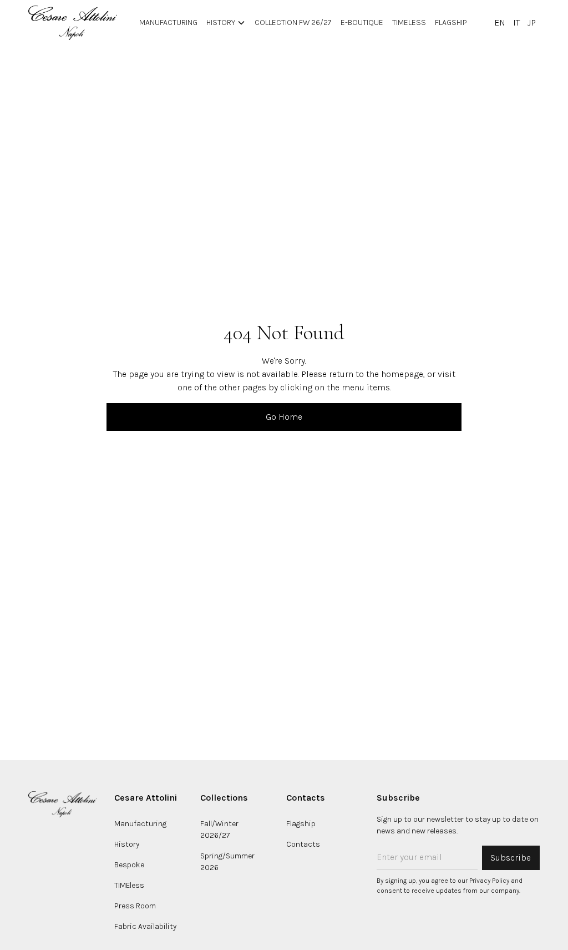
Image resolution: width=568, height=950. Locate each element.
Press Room (135, 906)
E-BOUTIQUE (362, 22)
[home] (72, 23)
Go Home (284, 416)
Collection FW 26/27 (293, 22)
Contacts (303, 844)
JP (532, 22)
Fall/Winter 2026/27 (219, 829)
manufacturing (168, 22)
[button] (226, 22)
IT (516, 22)
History (126, 844)
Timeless (409, 22)
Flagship (451, 22)
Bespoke (129, 864)
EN (499, 22)
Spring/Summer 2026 (227, 861)
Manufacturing (140, 823)
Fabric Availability (145, 926)
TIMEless (129, 885)
